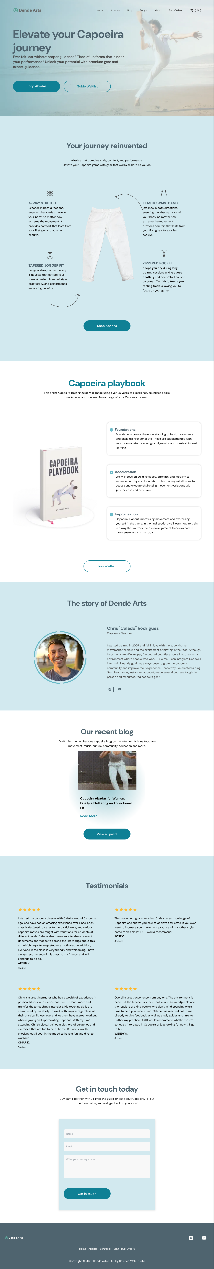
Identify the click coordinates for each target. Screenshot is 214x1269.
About (157, 10)
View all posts (107, 834)
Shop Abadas (36, 86)
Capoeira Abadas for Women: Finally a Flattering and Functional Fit (106, 803)
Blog (129, 10)
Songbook (105, 1248)
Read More (88, 816)
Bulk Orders (175, 10)
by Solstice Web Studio (130, 1261)
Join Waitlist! (107, 566)
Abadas (115, 10)
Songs (143, 10)
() (198, 10)
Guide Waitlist (87, 86)
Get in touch (87, 1194)
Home (100, 10)
